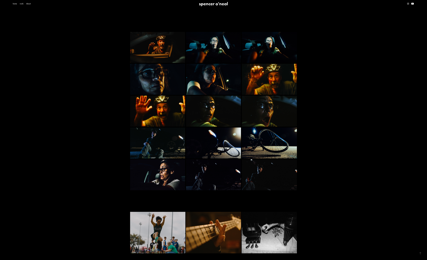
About (28, 3)
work (21, 3)
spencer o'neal (213, 3)
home (15, 3)
